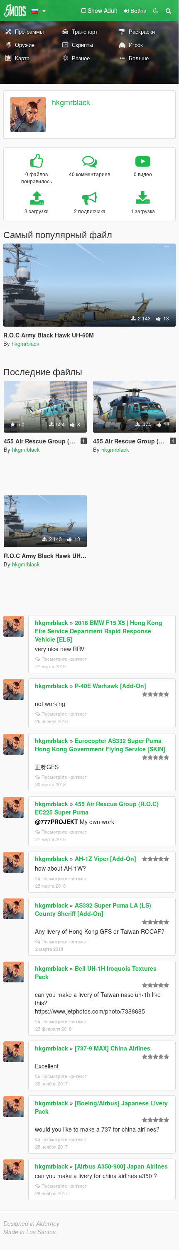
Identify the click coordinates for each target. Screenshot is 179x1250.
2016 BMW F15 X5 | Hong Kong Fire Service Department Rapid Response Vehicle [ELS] (98, 630)
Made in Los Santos (29, 1232)
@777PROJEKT (56, 821)
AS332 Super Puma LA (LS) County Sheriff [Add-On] (93, 909)
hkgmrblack (71, 101)
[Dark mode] (156, 10)
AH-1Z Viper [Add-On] (105, 858)
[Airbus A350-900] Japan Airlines (121, 1166)
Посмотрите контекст (64, 658)
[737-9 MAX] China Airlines (112, 1048)
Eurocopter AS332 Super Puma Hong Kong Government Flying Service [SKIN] (100, 744)
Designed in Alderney (31, 1223)
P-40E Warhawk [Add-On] (110, 686)
